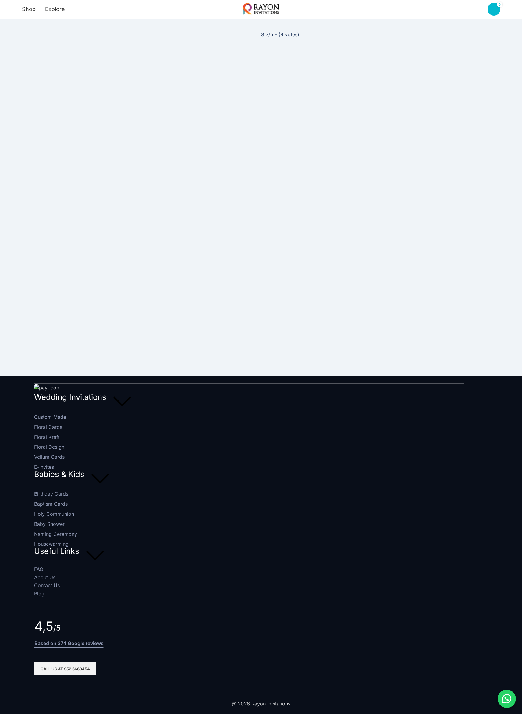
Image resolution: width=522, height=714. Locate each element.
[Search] (79, 9)
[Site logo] (261, 8)
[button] (507, 699)
